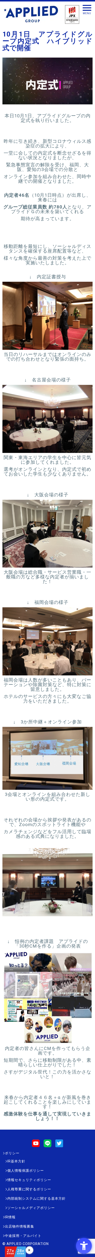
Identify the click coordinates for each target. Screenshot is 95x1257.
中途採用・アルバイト (23, 1236)
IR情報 (10, 1217)
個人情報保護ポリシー (25, 1170)
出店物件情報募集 (19, 1226)
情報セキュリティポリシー (29, 1180)
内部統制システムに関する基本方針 (36, 1198)
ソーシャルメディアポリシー (31, 1208)
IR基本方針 (16, 1161)
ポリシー (12, 1153)
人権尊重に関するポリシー (29, 1189)
